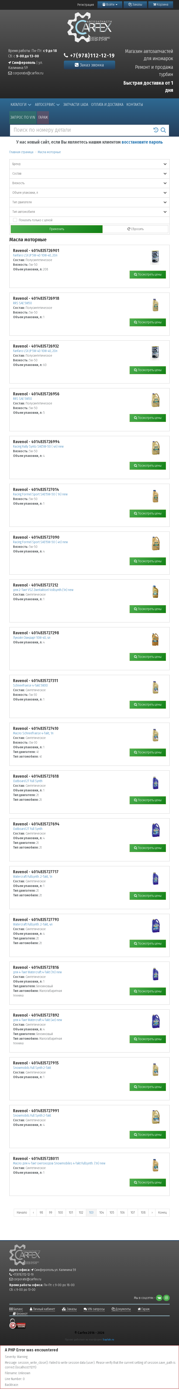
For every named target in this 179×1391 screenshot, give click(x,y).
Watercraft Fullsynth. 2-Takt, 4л (32, 924)
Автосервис (45, 104)
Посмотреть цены (149, 274)
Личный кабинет (43, 1309)
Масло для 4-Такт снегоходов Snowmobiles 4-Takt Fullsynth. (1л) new (59, 1163)
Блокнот (22, 1314)
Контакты (134, 104)
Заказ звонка (91, 65)
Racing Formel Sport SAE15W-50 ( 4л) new (40, 542)
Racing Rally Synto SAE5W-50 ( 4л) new (38, 447)
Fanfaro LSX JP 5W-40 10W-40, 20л (35, 255)
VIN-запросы (96, 1309)
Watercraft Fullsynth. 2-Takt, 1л (32, 877)
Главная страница (21, 152)
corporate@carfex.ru (27, 73)
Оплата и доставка (107, 104)
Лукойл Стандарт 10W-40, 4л (31, 638)
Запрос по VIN (22, 117)
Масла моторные (49, 152)
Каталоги (18, 104)
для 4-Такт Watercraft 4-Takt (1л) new (37, 972)
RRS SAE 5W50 (22, 303)
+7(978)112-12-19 (92, 55)
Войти (110, 5)
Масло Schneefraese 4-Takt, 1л (33, 733)
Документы (123, 1309)
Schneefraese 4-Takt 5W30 (30, 685)
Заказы (137, 5)
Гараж (43, 117)
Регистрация (85, 5)
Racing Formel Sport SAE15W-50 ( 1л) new (40, 494)
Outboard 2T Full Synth (27, 781)
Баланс (18, 1309)
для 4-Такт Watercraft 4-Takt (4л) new (37, 1020)
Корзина (162, 5)
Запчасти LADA (75, 104)
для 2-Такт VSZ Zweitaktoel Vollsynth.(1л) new (43, 590)
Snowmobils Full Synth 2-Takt (32, 1068)
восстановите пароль (142, 142)
